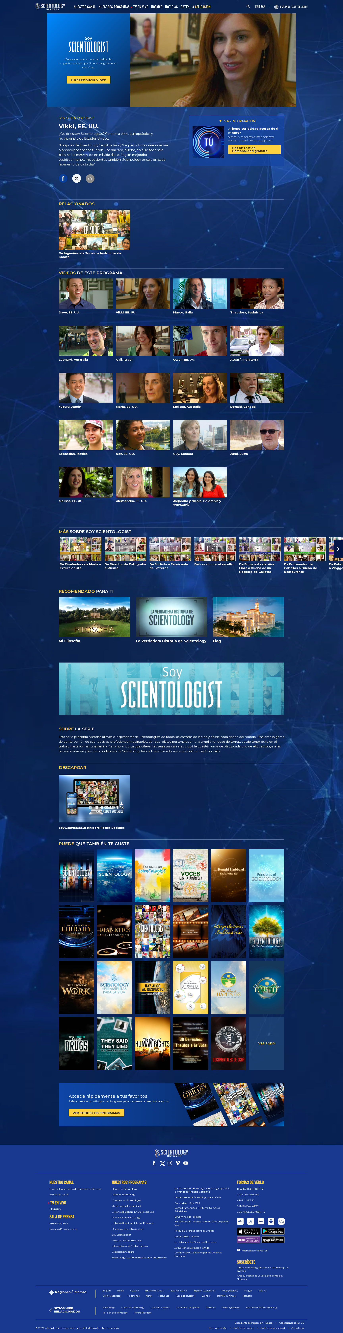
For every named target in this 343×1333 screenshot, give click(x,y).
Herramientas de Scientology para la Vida (197, 1197)
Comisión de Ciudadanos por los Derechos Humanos (198, 1254)
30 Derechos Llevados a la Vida (191, 1247)
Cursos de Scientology (132, 1307)
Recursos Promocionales (63, 1228)
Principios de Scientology (126, 1217)
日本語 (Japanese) (112, 1295)
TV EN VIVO (140, 7)
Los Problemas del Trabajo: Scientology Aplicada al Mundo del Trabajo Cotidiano (201, 1190)
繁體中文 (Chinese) (226, 1295)
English (107, 1290)
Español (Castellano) (204, 1290)
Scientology (109, 1307)
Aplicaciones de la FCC (291, 1322)
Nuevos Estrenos (58, 1223)
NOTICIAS (171, 7)
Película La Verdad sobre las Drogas (194, 1230)
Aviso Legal (297, 1327)
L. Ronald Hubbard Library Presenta (132, 1223)
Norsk (149, 1295)
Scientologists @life (123, 1251)
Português (163, 1295)
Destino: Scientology (123, 1194)
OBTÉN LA (196, 7)
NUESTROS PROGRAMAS (114, 7)
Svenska (206, 1295)
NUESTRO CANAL (85, 7)
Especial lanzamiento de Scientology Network (75, 1188)
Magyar (248, 1290)
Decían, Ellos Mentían (186, 1236)
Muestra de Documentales (127, 1240)
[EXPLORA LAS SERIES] (76, 875)
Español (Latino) (179, 1290)
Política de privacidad (273, 1327)
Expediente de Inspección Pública (253, 1322)
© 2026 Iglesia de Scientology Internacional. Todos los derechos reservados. (77, 1327)
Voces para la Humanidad (126, 1206)
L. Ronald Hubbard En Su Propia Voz (133, 1211)
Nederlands (133, 1295)
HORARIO (156, 7)
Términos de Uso (218, 1327)
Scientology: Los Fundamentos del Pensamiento (139, 1257)
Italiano (262, 1290)
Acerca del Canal (58, 1194)
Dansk (120, 1290)
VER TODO (266, 1043)
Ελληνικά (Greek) (154, 1290)
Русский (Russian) (185, 1295)
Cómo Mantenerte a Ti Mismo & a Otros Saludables (197, 1209)
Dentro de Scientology (124, 1188)
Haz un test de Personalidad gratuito (250, 149)
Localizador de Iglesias (187, 1307)
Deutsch (134, 1290)
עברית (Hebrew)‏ (230, 1290)
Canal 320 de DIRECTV (250, 1188)
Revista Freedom (142, 1312)
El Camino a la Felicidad (187, 1216)
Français (247, 1295)
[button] (4, 549)
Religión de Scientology (115, 1312)
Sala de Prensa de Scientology (261, 1307)
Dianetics (211, 1307)
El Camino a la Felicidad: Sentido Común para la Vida (201, 1223)
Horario (55, 1209)
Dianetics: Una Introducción (128, 1228)
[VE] (266, 875)
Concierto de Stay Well (187, 1203)
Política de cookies (244, 1327)
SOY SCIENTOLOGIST (76, 118)
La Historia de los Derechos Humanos (195, 1242)
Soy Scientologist (121, 1234)
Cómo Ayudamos (231, 1307)
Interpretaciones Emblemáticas (130, 1245)
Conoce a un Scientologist (126, 1200)
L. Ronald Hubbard (160, 1307)
